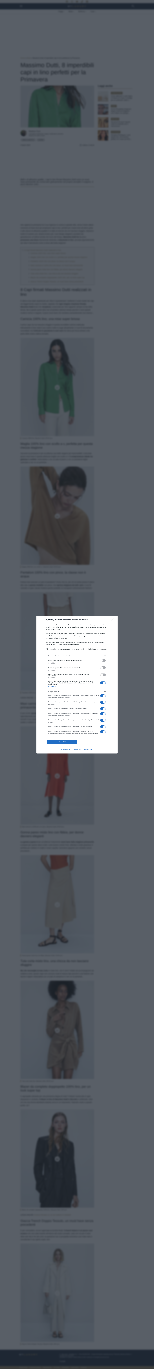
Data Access (77, 749)
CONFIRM (62, 742)
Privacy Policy (88, 749)
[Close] (113, 620)
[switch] (103, 660)
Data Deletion (65, 749)
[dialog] (77, 684)
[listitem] (77, 656)
